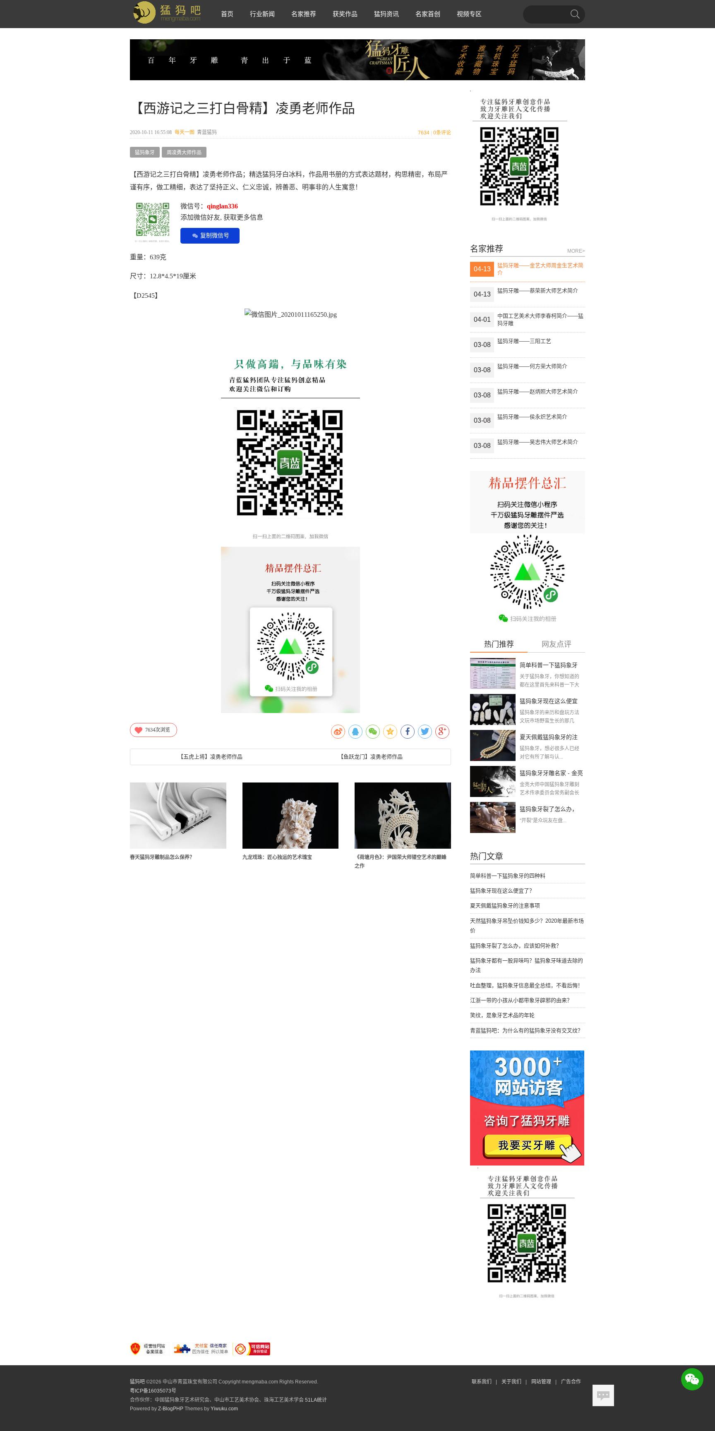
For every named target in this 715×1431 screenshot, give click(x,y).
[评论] (603, 1395)
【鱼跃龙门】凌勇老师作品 (370, 757)
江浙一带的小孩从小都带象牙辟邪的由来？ (521, 1000)
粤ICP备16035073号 (153, 1391)
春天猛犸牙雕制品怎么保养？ (162, 857)
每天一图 (184, 132)
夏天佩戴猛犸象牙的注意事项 (505, 905)
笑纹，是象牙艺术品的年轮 (502, 1015)
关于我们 (511, 1382)
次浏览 (157, 730)
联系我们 (482, 1382)
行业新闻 (262, 13)
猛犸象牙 (145, 153)
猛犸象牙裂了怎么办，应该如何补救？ (515, 946)
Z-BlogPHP (170, 1409)
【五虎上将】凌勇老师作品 (210, 757)
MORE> (576, 251)
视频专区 (469, 13)
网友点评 (556, 644)
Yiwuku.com (224, 1409)
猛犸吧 (137, 1382)
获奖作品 (345, 13)
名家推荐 (303, 13)
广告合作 (571, 1382)
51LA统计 (316, 1400)
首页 (227, 13)
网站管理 (541, 1382)
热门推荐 (499, 644)
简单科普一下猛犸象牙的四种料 (507, 876)
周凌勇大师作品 (184, 153)
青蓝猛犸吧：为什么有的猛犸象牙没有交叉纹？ (526, 1030)
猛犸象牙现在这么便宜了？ (502, 891)
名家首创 (427, 13)
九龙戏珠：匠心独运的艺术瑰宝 (277, 857)
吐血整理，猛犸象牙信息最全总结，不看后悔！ (526, 985)
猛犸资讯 (386, 13)
